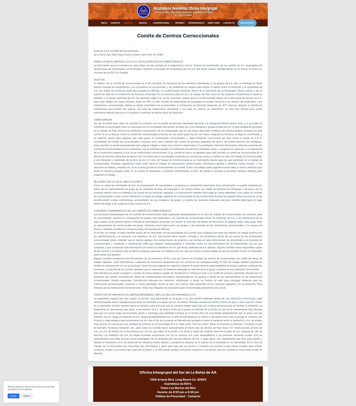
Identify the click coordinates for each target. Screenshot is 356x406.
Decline (27, 396)
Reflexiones (247, 23)
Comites (128, 23)
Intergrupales (196, 23)
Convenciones (161, 23)
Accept (13, 396)
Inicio (104, 23)
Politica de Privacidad (170, 396)
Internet (180, 23)
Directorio (214, 23)
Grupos (143, 23)
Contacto (229, 23)
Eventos (115, 23)
